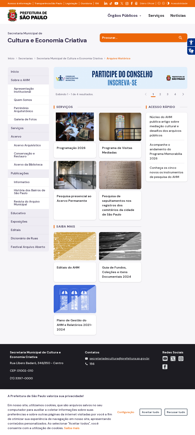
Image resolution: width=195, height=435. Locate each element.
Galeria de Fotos (25, 119)
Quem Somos (23, 100)
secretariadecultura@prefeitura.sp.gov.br (119, 358)
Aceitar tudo (150, 412)
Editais (16, 230)
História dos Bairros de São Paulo (29, 191)
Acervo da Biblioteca (28, 164)
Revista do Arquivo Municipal (27, 203)
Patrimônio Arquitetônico (23, 109)
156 (97, 3)
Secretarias (25, 58)
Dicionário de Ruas (24, 238)
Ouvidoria (86, 3)
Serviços (17, 128)
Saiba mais (71, 428)
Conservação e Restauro (24, 155)
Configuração (125, 412)
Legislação (72, 3)
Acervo (16, 136)
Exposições (19, 222)
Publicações (20, 173)
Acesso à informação (19, 3)
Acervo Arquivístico (27, 145)
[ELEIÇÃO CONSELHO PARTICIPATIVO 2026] (120, 78)
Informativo (22, 182)
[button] (183, 94)
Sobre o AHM (20, 80)
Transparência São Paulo (48, 3)
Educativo (18, 213)
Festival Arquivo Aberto (28, 247)
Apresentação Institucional (24, 90)
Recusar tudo (176, 412)
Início (11, 58)
